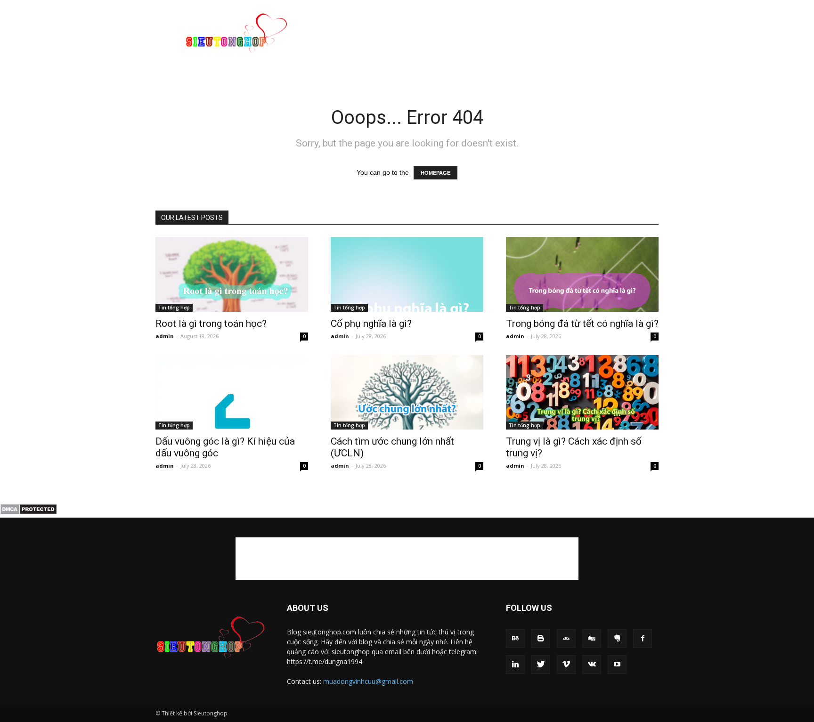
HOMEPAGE (435, 173)
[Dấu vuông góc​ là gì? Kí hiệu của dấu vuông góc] (231, 392)
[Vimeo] (566, 664)
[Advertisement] (487, 34)
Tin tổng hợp (174, 307)
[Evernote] (617, 638)
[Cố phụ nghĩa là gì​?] (407, 274)
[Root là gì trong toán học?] (231, 274)
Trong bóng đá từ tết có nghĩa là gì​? (582, 323)
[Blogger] (540, 638)
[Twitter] (540, 664)
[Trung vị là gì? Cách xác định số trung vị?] (582, 392)
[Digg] (591, 638)
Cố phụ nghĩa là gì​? (371, 323)
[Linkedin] (515, 664)
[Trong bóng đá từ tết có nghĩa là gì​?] (582, 274)
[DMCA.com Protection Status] (28, 512)
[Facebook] (642, 638)
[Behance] (515, 638)
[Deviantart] (566, 638)
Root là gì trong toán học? (211, 323)
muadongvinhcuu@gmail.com (368, 681)
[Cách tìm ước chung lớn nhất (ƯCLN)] (407, 392)
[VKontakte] (591, 664)
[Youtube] (617, 664)
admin (164, 336)
